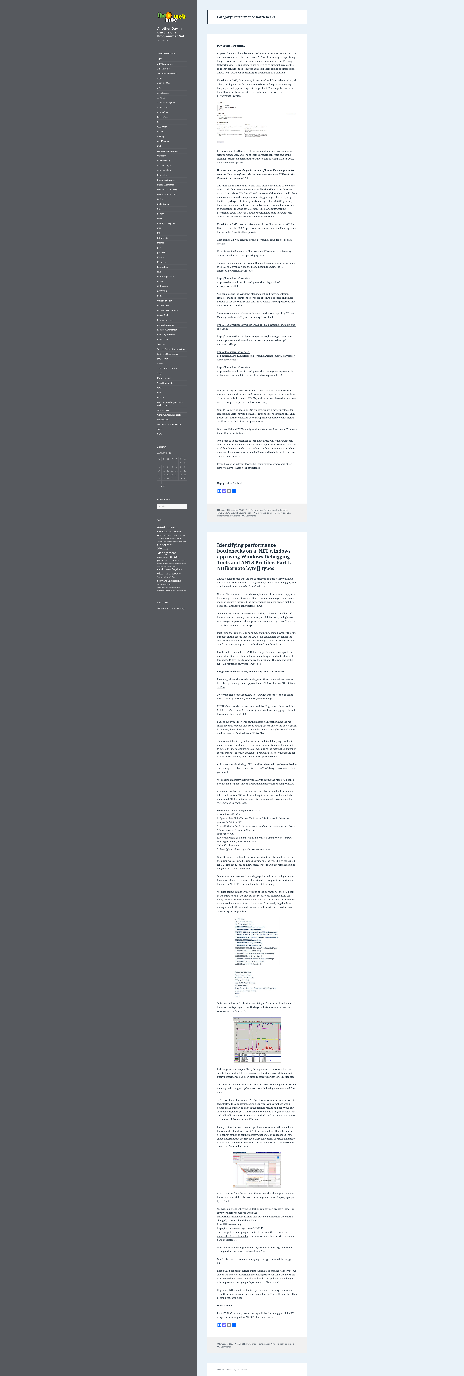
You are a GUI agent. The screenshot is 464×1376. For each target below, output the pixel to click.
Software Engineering (169, 580)
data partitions (164, 170)
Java (159, 247)
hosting (160, 213)
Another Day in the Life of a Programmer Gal (170, 32)
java (175, 556)
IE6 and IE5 (162, 238)
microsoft (171, 563)
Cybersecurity (163, 160)
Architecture (163, 93)
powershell (235, 515)
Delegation (162, 175)
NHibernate (162, 286)
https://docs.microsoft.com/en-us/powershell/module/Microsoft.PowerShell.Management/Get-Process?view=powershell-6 (256, 355)
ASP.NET (161, 97)
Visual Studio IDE (165, 383)
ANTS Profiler (163, 83)
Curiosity (161, 155)
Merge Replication (165, 276)
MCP (159, 271)
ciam (158, 538)
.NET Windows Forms (167, 73)
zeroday (184, 590)
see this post (268, 1317)
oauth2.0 (162, 569)
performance (223, 515)
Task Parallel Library (167, 368)
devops (159, 541)
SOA (172, 577)
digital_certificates (168, 541)
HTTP (159, 218)
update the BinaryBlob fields (232, 1236)
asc (172, 532)
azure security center (171, 535)
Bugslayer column (275, 706)
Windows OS (163, 419)
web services (163, 410)
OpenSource (167, 574)
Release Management (167, 329)
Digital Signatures (165, 184)
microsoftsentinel (180, 563)
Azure (160, 535)
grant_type (163, 544)
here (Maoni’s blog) (261, 698)
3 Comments (250, 515)
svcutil (160, 363)
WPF (159, 429)
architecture (164, 531)
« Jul (163, 486)
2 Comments (225, 1346)
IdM (159, 228)
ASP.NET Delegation (166, 102)
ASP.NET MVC (163, 107)
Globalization (163, 204)
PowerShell (162, 315)
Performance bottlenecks (169, 310)
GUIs (159, 209)
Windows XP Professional (169, 424)
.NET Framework (165, 64)
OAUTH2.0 (162, 291)
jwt (179, 557)
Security (161, 344)
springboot (176, 587)
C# (158, 122)
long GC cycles (242, 1088)
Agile (159, 78)
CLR (159, 146)
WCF (159, 387)
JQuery (160, 257)
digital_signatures (180, 541)
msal (170, 566)
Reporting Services (166, 334)
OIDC (159, 296)
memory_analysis (162, 563)
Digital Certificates (165, 180)
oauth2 (175, 566)
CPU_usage (261, 513)
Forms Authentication (167, 194)
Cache (160, 131)
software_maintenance (164, 584)
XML (159, 434)
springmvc (160, 590)
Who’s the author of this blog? (171, 608)
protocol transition (165, 325)
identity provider (162, 557)
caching (160, 136)
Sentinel (161, 577)
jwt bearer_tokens (167, 560)
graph (171, 544)
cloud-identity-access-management (171, 538)
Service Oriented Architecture (171, 349)
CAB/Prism (162, 126)
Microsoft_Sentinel (163, 566)
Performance (163, 305)
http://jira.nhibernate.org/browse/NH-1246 (240, 1228)
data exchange (164, 165)
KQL (179, 560)
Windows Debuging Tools (169, 415)
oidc (160, 573)
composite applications (167, 151)
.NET (159, 59)
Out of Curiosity (164, 300)
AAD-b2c (170, 527)
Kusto (182, 560)
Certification (163, 141)
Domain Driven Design (167, 189)
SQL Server (162, 358)
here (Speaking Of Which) (231, 698)
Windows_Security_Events (172, 590)
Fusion (160, 199)
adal (177, 528)
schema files (163, 339)
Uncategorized (164, 378)
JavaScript (162, 252)
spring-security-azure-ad (165, 587)
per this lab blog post (228, 783)
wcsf (159, 392)
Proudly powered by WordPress (232, 1369)
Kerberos (161, 262)
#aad (161, 527)
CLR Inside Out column (229, 710)
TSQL (159, 373)
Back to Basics (163, 117)
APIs (159, 88)
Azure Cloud (163, 112)
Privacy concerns (165, 320)
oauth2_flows (174, 569)
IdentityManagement (167, 223)
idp (170, 556)
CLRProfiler (269, 683)
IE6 (158, 233)
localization (162, 267)
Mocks (160, 281)
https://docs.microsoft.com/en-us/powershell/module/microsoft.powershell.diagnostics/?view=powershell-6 (248, 282)
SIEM (168, 577)
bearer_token (182, 535)
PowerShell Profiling (231, 45)
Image (222, 510)
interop (160, 242)
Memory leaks (225, 1088)
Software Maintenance (167, 354)
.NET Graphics (163, 68)
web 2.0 (160, 397)
